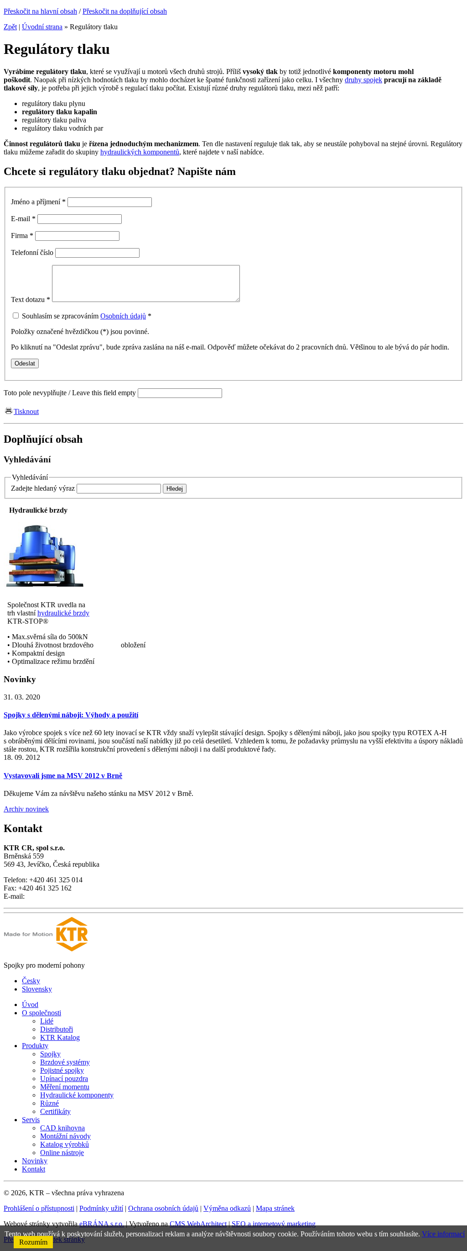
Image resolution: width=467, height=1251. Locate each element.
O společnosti (41, 1013)
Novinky (34, 1161)
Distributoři (56, 1029)
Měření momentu (64, 1087)
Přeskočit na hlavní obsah (40, 11)
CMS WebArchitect (198, 1224)
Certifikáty (55, 1111)
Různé (49, 1103)
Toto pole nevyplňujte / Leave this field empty (70, 393)
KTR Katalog (60, 1037)
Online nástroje (62, 1152)
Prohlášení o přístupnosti (39, 1208)
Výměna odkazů (227, 1208)
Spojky (50, 1054)
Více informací (443, 1234)
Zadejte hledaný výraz (43, 488)
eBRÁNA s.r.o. (101, 1224)
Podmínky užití (101, 1208)
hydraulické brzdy (63, 613)
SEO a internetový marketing (274, 1224)
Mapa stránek (275, 1208)
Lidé (46, 1021)
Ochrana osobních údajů (163, 1208)
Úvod (30, 1004)
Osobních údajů (123, 316)
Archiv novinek (26, 809)
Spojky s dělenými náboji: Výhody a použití (71, 715)
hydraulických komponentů (139, 152)
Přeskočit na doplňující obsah (125, 11)
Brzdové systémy (65, 1062)
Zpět (10, 27)
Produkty (35, 1046)
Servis (31, 1120)
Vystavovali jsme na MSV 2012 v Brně (63, 775)
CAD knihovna (62, 1128)
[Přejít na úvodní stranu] (46, 950)
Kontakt (33, 1169)
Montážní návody (65, 1136)
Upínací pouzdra (64, 1078)
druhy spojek (363, 80)
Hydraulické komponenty (77, 1095)
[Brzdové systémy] (45, 589)
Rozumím (33, 1242)
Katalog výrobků (64, 1144)
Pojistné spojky (62, 1070)
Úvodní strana (42, 27)
